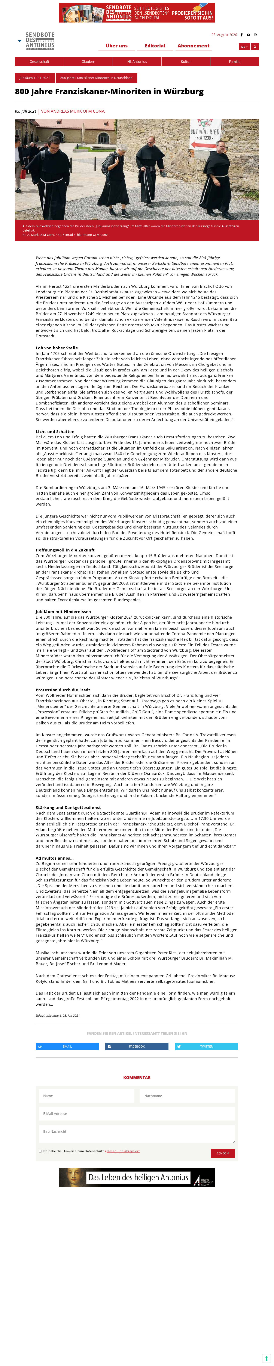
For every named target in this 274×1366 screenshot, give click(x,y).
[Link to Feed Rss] (256, 34)
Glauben (88, 61)
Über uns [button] (117, 45)
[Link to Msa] (40, 41)
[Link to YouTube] (248, 34)
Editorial (155, 45)
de (243, 47)
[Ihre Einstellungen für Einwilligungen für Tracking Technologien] (266, 1358)
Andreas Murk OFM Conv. (78, 111)
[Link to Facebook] (241, 34)
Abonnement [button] (194, 45)
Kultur (186, 61)
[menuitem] (116, 45)
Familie (234, 61)
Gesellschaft (39, 61)
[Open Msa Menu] (19, 41)
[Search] (255, 46)
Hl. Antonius (137, 61)
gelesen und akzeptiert (122, 1151)
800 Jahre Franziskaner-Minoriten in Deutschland (96, 78)
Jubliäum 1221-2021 (35, 78)
